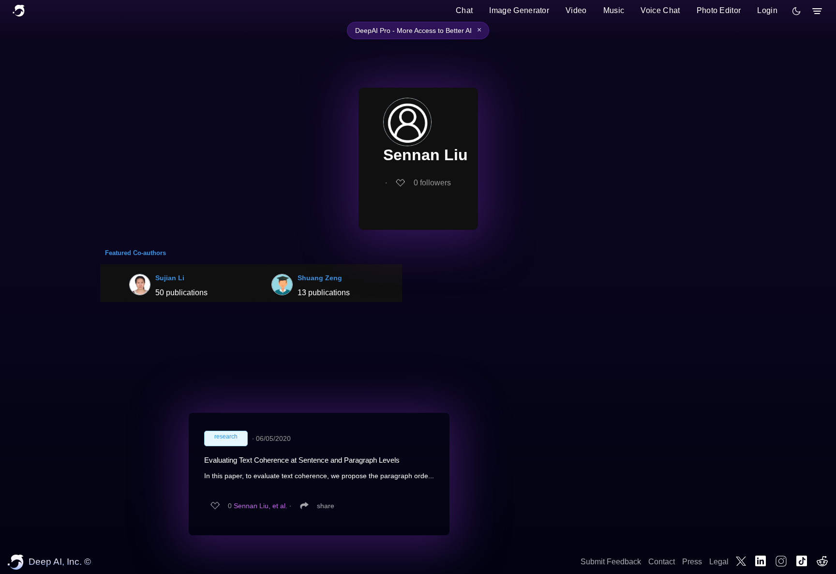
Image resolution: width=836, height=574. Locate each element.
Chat (464, 10)
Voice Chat (660, 10)
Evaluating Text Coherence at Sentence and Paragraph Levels (302, 460)
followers (432, 183)
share (325, 506)
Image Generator (519, 10)
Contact (661, 562)
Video (576, 10)
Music (614, 10)
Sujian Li (169, 278)
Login (767, 10)
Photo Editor (719, 10)
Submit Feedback (611, 562)
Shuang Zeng (320, 278)
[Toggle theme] (796, 11)
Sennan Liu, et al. (260, 506)
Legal (719, 562)
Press (692, 562)
